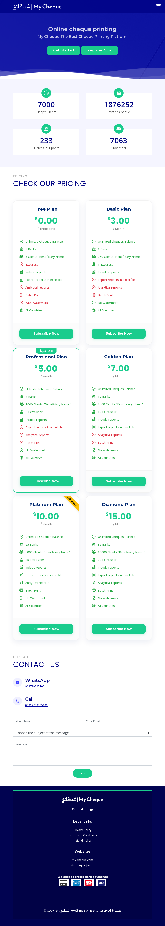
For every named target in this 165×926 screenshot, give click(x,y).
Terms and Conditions (82, 835)
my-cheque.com (82, 860)
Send (82, 773)
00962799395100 (36, 705)
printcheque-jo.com (82, 865)
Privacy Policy (82, 830)
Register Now (99, 50)
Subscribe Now (46, 333)
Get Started (63, 50)
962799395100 (34, 686)
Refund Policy (82, 840)
